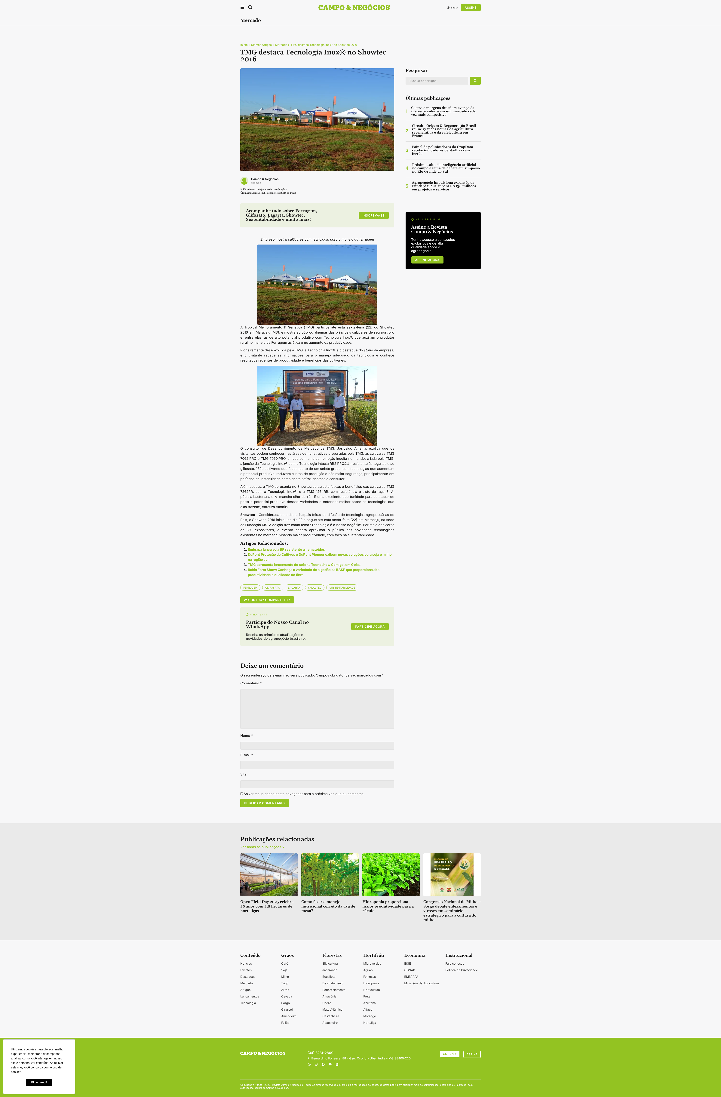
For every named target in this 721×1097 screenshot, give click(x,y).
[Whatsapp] (309, 1064)
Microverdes (372, 963)
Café (284, 963)
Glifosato (272, 587)
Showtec (314, 587)
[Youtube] (330, 1064)
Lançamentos (249, 996)
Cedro (326, 1003)
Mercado (250, 20)
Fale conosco (454, 963)
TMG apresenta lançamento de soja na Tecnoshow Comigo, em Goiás (304, 565)
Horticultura (371, 990)
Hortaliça (369, 1023)
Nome (246, 735)
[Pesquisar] (475, 81)
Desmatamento (333, 983)
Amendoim (288, 1016)
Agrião (368, 970)
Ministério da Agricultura (421, 983)
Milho (285, 976)
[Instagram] (316, 1064)
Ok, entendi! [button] (39, 1082)
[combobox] (437, 81)
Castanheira (330, 1016)
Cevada (286, 996)
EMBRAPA (411, 976)
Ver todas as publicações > (262, 847)
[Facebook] (323, 1064)
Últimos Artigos (261, 45)
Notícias (246, 963)
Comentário (251, 683)
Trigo (285, 983)
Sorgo (285, 1003)
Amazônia (329, 996)
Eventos (246, 970)
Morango (369, 1016)
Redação (256, 182)
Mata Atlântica (332, 1009)
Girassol (287, 1009)
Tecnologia (248, 1003)
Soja (284, 970)
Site (243, 774)
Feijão (285, 1023)
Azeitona (369, 1003)
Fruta (366, 996)
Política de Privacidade (461, 970)
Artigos (245, 990)
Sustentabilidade (342, 587)
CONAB (409, 970)
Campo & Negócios (265, 179)
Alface (367, 1009)
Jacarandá (329, 970)
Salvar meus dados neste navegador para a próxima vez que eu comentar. (304, 794)
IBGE (407, 963)
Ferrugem (250, 587)
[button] (242, 8)
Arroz (285, 990)
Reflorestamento (333, 990)
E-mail (246, 755)
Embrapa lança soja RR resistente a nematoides (286, 549)
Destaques (247, 976)
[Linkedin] (337, 1064)
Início (244, 45)
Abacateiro (330, 1023)
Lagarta (294, 587)
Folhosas (369, 976)
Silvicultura (330, 963)
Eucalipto (329, 976)
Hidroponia (371, 983)
